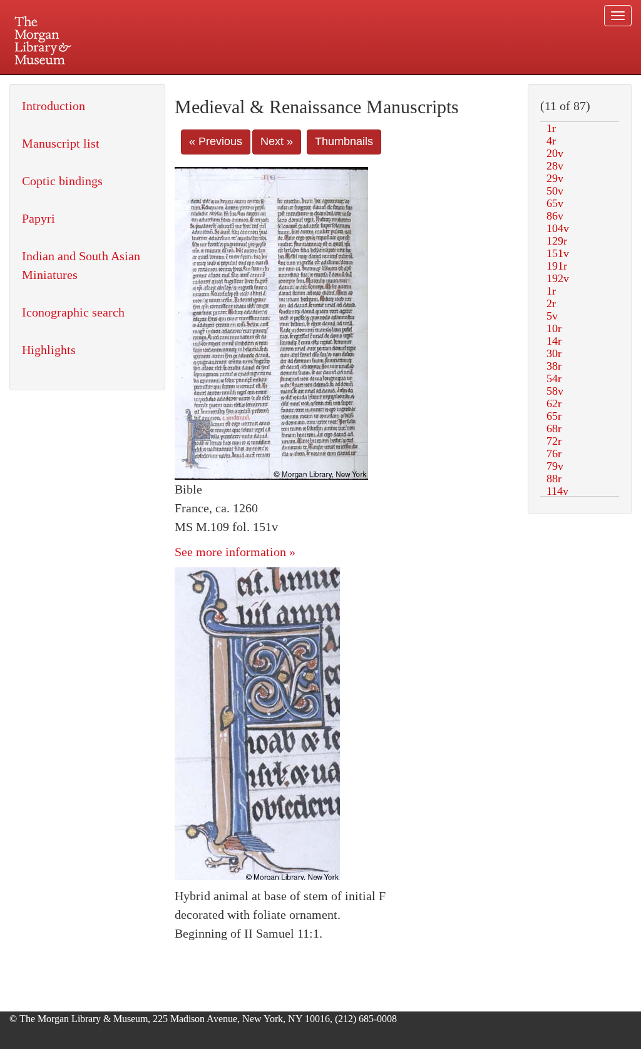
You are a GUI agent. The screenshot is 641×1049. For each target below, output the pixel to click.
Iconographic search (73, 312)
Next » (276, 141)
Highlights (49, 350)
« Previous (215, 141)
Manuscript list (61, 143)
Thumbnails (344, 141)
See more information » (235, 552)
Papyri (38, 218)
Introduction (53, 106)
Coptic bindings (62, 181)
